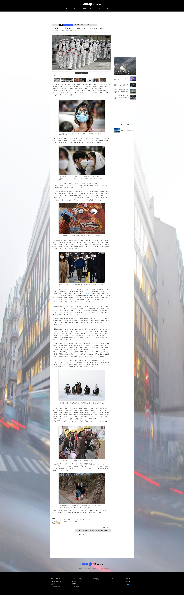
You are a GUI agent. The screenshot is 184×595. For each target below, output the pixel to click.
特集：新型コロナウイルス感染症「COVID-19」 (85, 24)
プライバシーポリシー (56, 581)
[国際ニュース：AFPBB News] (92, 4)
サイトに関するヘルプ (77, 579)
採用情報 (74, 581)
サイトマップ (75, 584)
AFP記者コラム (68, 24)
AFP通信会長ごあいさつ (56, 586)
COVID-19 (94, 138)
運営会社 (53, 584)
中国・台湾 (75, 30)
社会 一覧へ (106, 527)
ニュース (56, 24)
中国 (71, 30)
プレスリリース (129, 578)
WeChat (87, 293)
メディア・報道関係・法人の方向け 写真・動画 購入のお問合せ (93, 530)
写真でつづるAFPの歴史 (56, 578)
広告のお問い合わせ (97, 579)
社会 (61, 24)
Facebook (56, 295)
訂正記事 (74, 583)
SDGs (85, 9)
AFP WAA (128, 579)
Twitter (88, 195)
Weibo (91, 349)
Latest (60, 9)
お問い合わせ (95, 578)
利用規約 (53, 583)
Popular (68, 9)
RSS (112, 578)
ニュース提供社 (75, 586)
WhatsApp (71, 90)
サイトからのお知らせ (77, 578)
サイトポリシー (54, 579)
